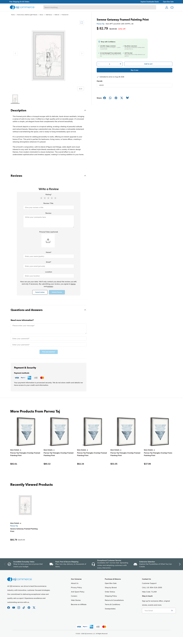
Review (48, 213)
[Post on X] (121, 98)
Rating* (49, 194)
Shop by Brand (111, 587)
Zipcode (99, 81)
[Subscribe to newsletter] (172, 610)
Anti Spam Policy (77, 592)
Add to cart (148, 64)
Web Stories (76, 600)
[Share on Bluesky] (127, 98)
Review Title (48, 203)
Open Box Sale (110, 583)
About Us (74, 583)
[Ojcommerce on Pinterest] (29, 606)
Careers (74, 596)
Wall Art (56, 14)
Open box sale (168, 2)
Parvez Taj (100, 24)
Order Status (110, 592)
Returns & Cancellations (114, 600)
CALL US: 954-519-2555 (152, 587)
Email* (48, 262)
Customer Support (149, 583)
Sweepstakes (110, 609)
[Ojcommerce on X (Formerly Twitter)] (34, 606)
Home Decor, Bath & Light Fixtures (27, 14)
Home (13, 14)
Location (48, 272)
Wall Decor (49, 14)
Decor (41, 14)
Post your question (48, 352)
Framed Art (65, 14)
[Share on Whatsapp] (110, 98)
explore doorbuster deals (150, 2)
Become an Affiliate (78, 604)
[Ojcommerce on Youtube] (13, 606)
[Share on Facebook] (104, 98)
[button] (41, 198)
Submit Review (57, 292)
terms (73, 284)
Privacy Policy (76, 587)
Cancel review (40, 292)
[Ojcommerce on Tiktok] (24, 606)
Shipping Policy (111, 596)
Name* (48, 252)
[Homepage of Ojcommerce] (22, 7)
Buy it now (134, 70)
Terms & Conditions (112, 604)
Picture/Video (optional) (48, 232)
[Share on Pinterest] (116, 98)
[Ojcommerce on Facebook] (8, 606)
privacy (50, 286)
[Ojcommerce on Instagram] (18, 606)
